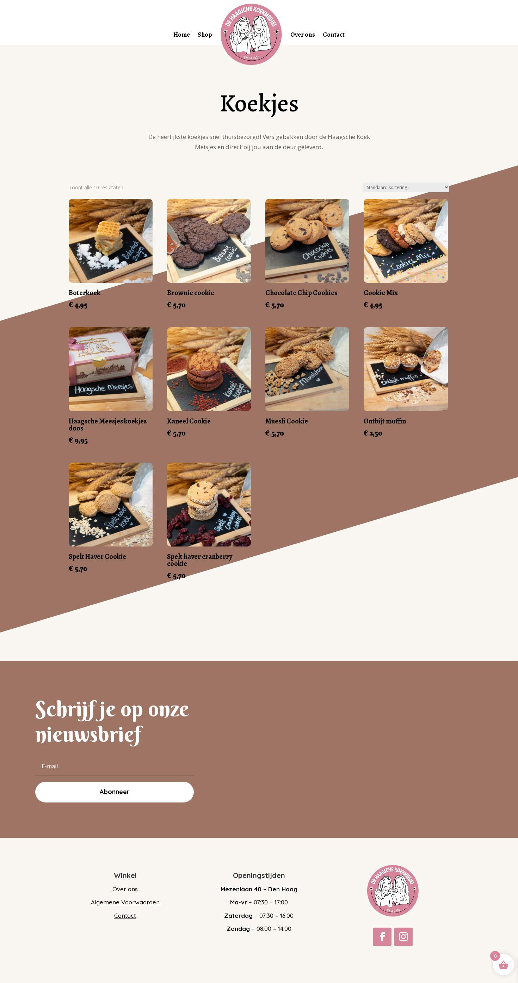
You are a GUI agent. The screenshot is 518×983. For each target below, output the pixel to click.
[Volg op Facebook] (382, 937)
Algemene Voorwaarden (125, 902)
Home (181, 34)
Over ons (302, 34)
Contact (334, 34)
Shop (205, 34)
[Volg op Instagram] (403, 937)
